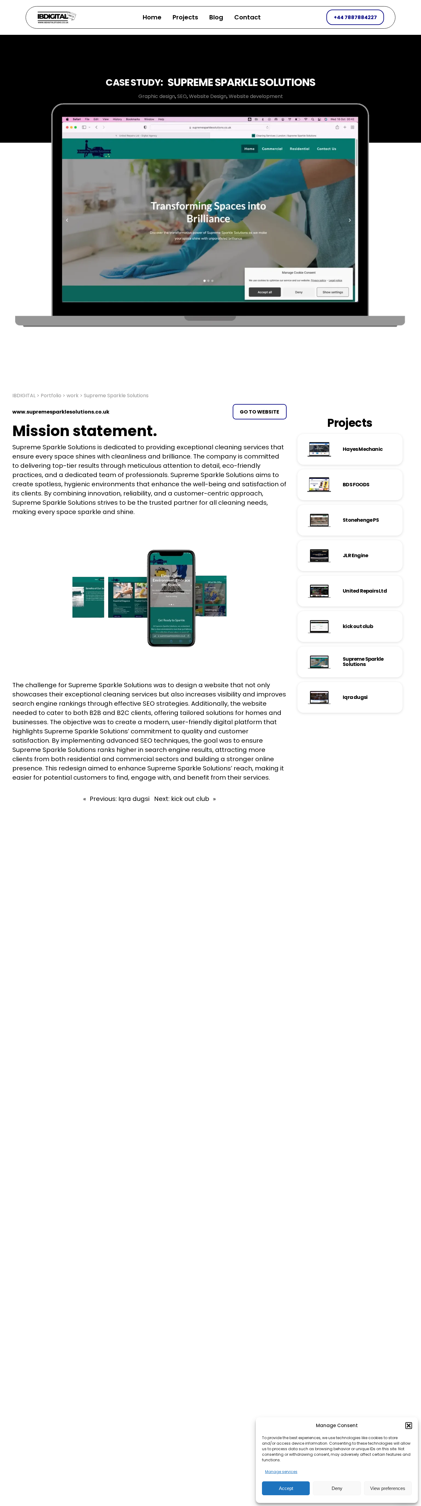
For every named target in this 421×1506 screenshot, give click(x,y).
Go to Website (259, 411)
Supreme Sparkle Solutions (363, 662)
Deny (337, 1488)
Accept (286, 1488)
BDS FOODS (356, 484)
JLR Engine (355, 555)
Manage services (281, 1471)
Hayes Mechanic (362, 449)
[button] (409, 1425)
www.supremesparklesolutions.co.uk (60, 411)
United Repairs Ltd (365, 591)
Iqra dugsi (355, 697)
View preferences (387, 1488)
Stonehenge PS (361, 520)
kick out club (358, 626)
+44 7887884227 (355, 17)
